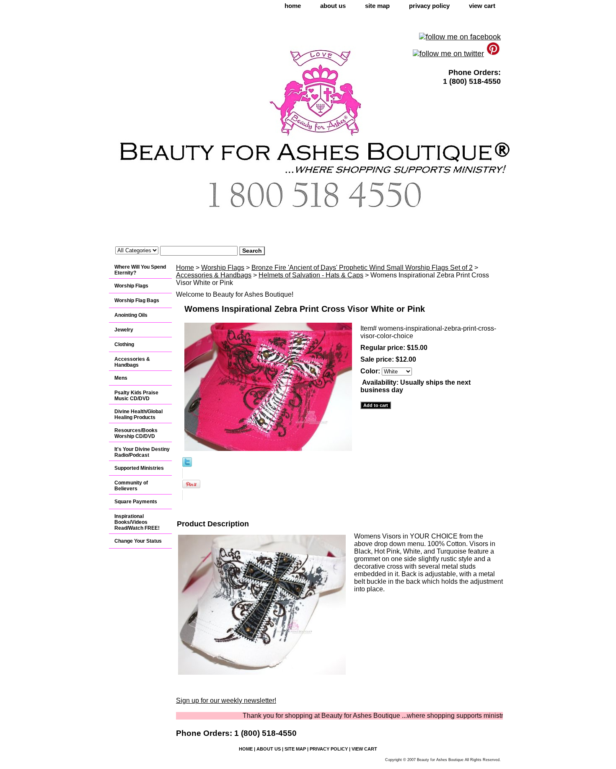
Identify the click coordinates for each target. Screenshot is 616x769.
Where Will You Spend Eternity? (140, 270)
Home (185, 267)
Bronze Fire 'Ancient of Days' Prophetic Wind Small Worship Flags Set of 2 (362, 267)
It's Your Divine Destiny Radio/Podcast (142, 452)
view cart (482, 5)
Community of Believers (131, 486)
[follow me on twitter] (448, 53)
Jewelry (123, 330)
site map (377, 5)
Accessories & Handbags (213, 275)
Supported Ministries (139, 468)
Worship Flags (222, 267)
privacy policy (429, 5)
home (293, 5)
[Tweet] (187, 464)
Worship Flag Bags (136, 300)
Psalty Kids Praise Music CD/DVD (136, 395)
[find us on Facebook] (460, 37)
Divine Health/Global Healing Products (138, 414)
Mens (120, 378)
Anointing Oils (131, 315)
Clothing (124, 344)
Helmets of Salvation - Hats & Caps (311, 275)
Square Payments (135, 502)
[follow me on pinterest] (493, 53)
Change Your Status (138, 541)
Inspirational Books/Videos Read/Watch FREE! (137, 522)
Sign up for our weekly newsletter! (226, 700)
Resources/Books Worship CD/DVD (136, 433)
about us (333, 5)
